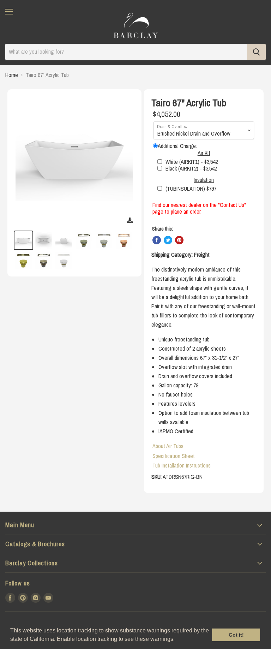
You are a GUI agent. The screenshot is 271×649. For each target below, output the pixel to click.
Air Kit (204, 153)
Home (11, 75)
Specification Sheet (173, 456)
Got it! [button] (236, 635)
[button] (177, 640)
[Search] (256, 52)
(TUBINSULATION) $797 (190, 188)
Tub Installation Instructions (181, 465)
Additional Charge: (177, 146)
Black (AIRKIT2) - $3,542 (191, 168)
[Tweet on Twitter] (168, 240)
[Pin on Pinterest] (179, 240)
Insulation (204, 180)
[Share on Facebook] (156, 240)
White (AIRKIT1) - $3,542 (191, 162)
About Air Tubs (167, 446)
